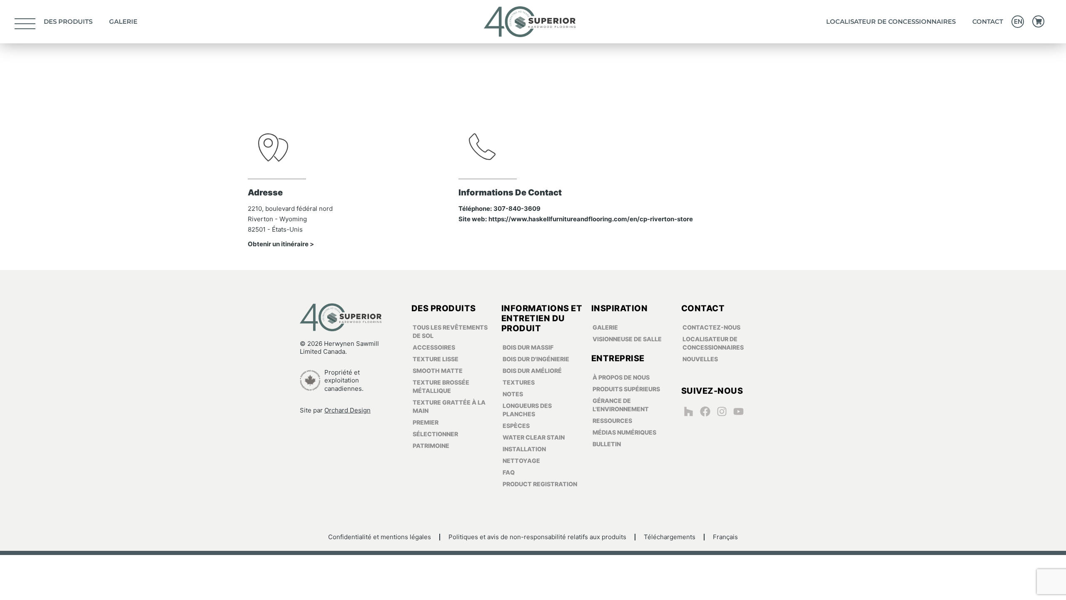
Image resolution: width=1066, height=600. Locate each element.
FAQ (509, 472)
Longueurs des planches (527, 410)
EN (1018, 21)
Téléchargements (669, 537)
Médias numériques (624, 432)
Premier (425, 422)
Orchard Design (347, 410)
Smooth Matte (438, 370)
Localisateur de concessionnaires (891, 21)
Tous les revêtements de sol (450, 331)
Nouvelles (700, 358)
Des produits (68, 21)
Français (725, 537)
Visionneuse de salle (627, 338)
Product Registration (540, 484)
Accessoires (434, 347)
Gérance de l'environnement (621, 404)
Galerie (123, 21)
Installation (524, 448)
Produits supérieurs (626, 388)
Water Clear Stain (534, 437)
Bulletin (607, 444)
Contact (987, 21)
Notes (513, 394)
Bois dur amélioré (532, 370)
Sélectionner (435, 434)
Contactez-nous (711, 327)
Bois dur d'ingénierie (536, 358)
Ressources (612, 420)
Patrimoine (431, 445)
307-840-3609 (516, 208)
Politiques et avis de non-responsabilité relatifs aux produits (537, 537)
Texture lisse (435, 358)
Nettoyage (521, 460)
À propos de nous (621, 377)
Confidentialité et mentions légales (379, 537)
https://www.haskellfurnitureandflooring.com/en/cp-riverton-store (590, 219)
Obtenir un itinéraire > (281, 244)
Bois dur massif (528, 347)
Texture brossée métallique (441, 386)
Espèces (516, 425)
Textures (519, 382)
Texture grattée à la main (449, 406)
